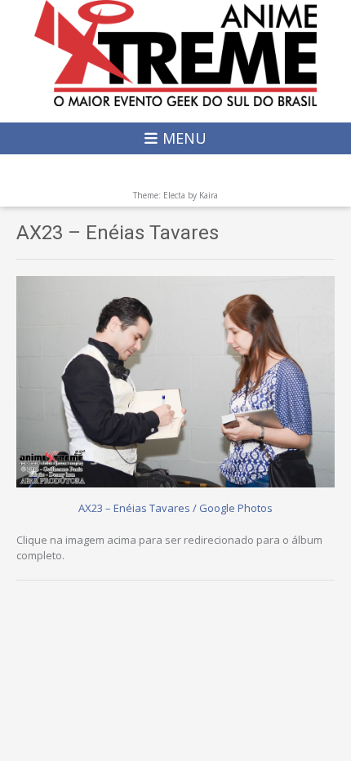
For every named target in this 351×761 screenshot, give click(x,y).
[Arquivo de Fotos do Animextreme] (176, 53)
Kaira (208, 195)
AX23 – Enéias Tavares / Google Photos (175, 508)
